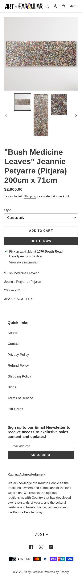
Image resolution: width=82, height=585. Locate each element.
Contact (13, 344)
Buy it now (41, 241)
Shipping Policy (19, 376)
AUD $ (39, 534)
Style (7, 210)
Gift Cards (15, 409)
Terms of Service (20, 398)
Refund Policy (18, 365)
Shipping (30, 196)
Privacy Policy (18, 355)
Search (13, 333)
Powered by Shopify (56, 572)
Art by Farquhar (33, 572)
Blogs (12, 387)
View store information (24, 262)
